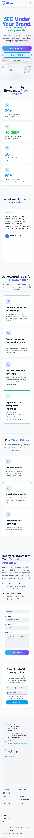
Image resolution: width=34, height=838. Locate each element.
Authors (10, 831)
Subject (10, 624)
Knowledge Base (24, 793)
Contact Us (22, 803)
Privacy (5, 815)
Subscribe (18, 702)
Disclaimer (6, 822)
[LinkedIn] (4, 793)
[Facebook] (6, 793)
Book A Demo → (17, 48)
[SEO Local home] (8, 3)
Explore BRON (17, 55)
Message (8, 632)
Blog (27, 828)
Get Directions (9, 756)
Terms (5, 812)
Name (9, 608)
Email (9, 616)
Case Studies (7, 803)
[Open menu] (30, 3)
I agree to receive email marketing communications (17, 697)
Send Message (18, 652)
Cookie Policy (7, 818)
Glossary (21, 796)
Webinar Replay (24, 800)
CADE (4, 800)
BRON (5, 796)
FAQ (4, 831)
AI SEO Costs (20, 828)
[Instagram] (9, 793)
